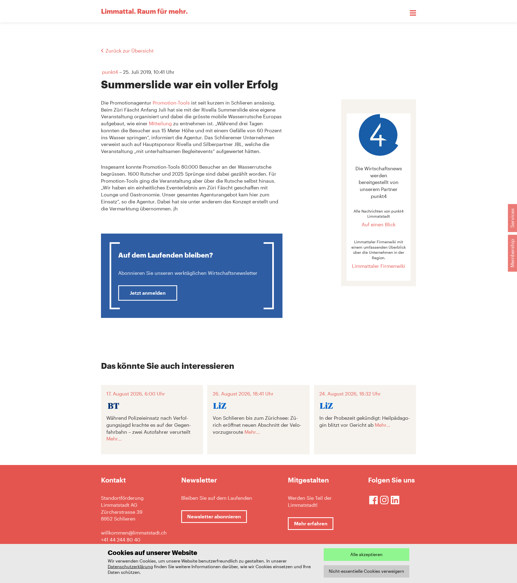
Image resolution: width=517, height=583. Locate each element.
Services (512, 218)
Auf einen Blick (379, 224)
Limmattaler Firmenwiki (378, 266)
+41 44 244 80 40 (120, 540)
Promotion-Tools (171, 103)
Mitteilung (160, 123)
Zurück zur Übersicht (129, 51)
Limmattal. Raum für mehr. (144, 11)
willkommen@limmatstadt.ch (134, 533)
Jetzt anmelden (148, 293)
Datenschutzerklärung (130, 566)
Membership (512, 253)
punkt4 (110, 72)
